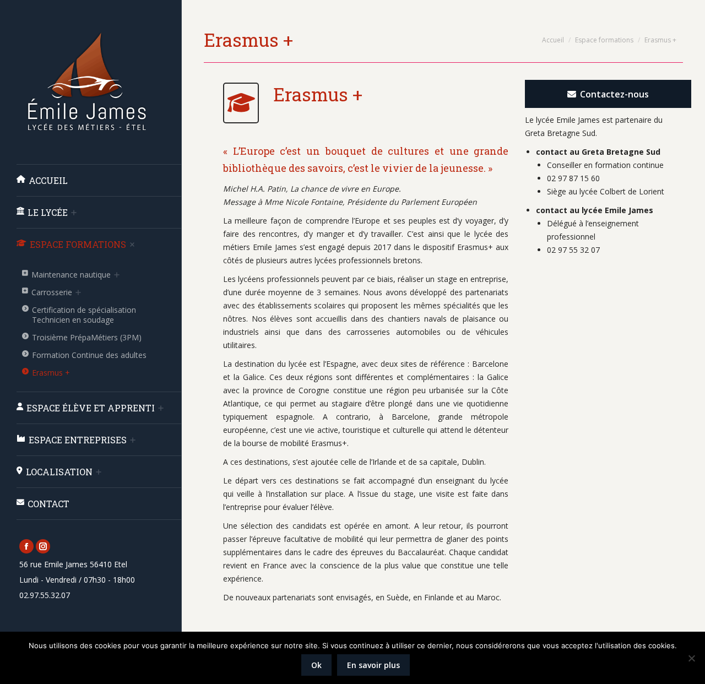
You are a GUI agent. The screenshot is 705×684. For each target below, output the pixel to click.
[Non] (691, 658)
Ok (316, 665)
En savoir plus (373, 665)
